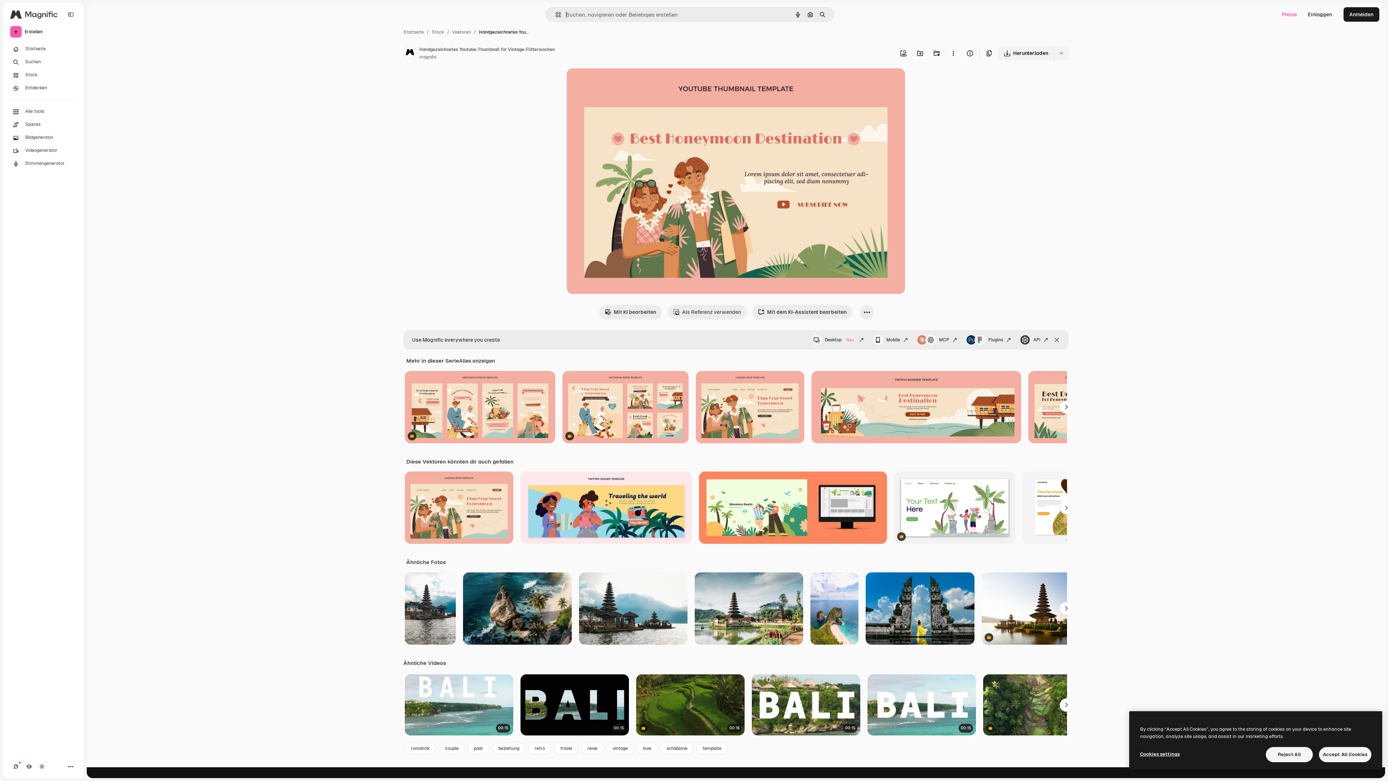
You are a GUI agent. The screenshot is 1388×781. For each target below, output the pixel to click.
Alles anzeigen (477, 361)
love (647, 748)
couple (452, 748)
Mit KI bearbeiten (635, 312)
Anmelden (1361, 14)
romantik (420, 748)
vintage (620, 748)
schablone (677, 748)
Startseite (413, 32)
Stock (438, 32)
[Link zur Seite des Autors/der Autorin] (409, 53)
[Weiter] (1066, 407)
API (1036, 340)
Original (613, 82)
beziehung (508, 748)
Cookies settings (1160, 754)
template (712, 748)
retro (540, 748)
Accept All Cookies (1345, 754)
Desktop (839, 340)
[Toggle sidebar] (71, 14)
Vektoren (461, 32)
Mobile (893, 340)
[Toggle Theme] (42, 766)
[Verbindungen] (16, 766)
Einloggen (1320, 14)
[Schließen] (1057, 340)
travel (566, 748)
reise (592, 748)
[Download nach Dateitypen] (1061, 53)
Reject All (1289, 754)
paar (478, 748)
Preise (1289, 14)
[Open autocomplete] (555, 14)
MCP (944, 340)
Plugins (995, 340)
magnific (428, 57)
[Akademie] (29, 766)
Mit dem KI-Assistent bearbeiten (807, 312)
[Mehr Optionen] (953, 53)
